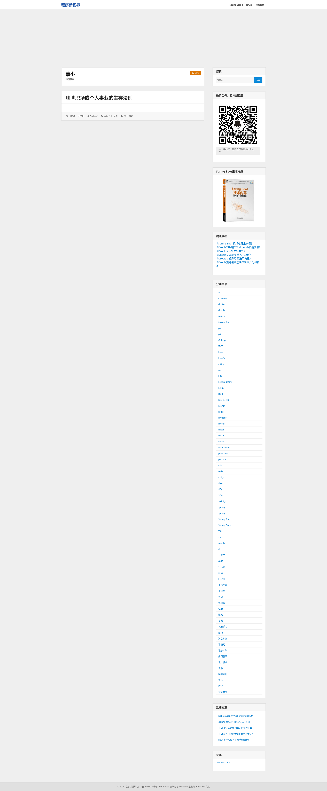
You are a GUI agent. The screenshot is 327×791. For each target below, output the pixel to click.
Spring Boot (224, 519)
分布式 (221, 566)
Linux (221, 387)
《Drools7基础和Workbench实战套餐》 (239, 247)
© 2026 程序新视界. (127, 786)
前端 (220, 572)
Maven (221, 405)
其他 (220, 560)
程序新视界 (70, 4)
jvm (220, 369)
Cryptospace (223, 762)
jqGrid (221, 363)
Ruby (221, 477)
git (219, 334)
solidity (222, 501)
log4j (220, 393)
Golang (222, 340)
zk (219, 548)
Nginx (221, 441)
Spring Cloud (224, 525)
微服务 (221, 602)
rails (220, 465)
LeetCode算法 (225, 381)
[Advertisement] (163, 39)
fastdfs (221, 316)
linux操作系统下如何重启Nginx (233, 739)
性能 (220, 608)
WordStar (183, 786)
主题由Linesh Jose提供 (199, 786)
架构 (220, 632)
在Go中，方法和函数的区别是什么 (235, 727)
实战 (220, 596)
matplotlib (223, 399)
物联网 (221, 644)
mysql (221, 423)
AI (219, 292)
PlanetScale (224, 447)
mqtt (220, 411)
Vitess (221, 531)
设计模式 (222, 662)
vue (220, 537)
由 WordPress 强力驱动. (167, 786)
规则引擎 (222, 656)
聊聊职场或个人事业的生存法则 (99, 98)
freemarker (224, 322)
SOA (220, 495)
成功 (131, 116)
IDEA (220, 346)
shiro (220, 483)
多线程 (221, 590)
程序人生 (108, 116)
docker (221, 304)
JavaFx (221, 358)
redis (220, 471)
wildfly (221, 542)
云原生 (221, 554)
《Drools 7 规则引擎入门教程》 (234, 254)
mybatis (222, 417)
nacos (221, 429)
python (222, 459)
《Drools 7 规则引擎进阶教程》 (234, 258)
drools (221, 310)
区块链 (221, 578)
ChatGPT (222, 298)
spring (221, 507)
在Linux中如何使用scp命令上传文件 (236, 733)
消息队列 (222, 638)
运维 (220, 680)
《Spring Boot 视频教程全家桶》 (234, 243)
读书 (115, 116)
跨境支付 (222, 674)
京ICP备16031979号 (146, 786)
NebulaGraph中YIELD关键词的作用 (235, 715)
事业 (126, 116)
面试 (220, 686)
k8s (220, 375)
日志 (220, 620)
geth (220, 328)
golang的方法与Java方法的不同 (234, 721)
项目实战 (222, 692)
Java (220, 352)
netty (221, 435)
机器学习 (222, 626)
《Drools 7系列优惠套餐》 (231, 251)
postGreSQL (224, 453)
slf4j (220, 489)
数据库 (221, 614)
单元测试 (222, 584)
